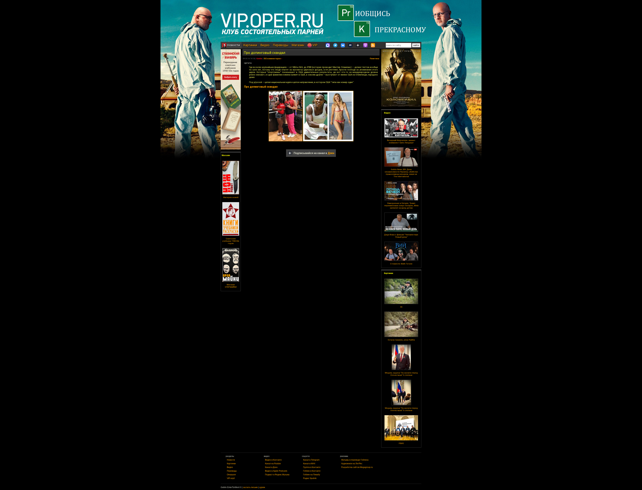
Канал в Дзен (271, 467)
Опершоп (231, 474)
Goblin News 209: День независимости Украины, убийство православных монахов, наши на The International (401, 173)
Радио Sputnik (309, 478)
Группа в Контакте (311, 467)
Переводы (280, 45)
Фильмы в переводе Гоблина (354, 460)
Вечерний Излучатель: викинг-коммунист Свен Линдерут (401, 141)
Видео (265, 45)
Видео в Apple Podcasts (276, 471)
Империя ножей (230, 197)
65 (401, 307)
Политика (374, 59)
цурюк (262, 487)
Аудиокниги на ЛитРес (351, 463)
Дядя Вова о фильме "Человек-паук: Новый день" (401, 236)
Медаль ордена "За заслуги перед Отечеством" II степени (401, 374)
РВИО (401, 443)
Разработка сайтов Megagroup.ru (357, 467)
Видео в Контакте (273, 460)
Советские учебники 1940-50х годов (230, 241)
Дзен (331, 153)
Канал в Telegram (311, 460)
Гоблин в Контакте (311, 471)
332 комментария (272, 59)
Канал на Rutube (273, 463)
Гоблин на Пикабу (311, 474)
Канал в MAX (309, 463)
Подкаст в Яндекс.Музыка (277, 474)
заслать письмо (250, 487)
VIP (314, 45)
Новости (233, 45)
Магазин (298, 45)
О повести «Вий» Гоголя (401, 264)
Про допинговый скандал (264, 53)
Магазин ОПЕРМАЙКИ (231, 286)
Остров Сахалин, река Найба (401, 340)
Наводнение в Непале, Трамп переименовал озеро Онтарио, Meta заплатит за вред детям (401, 205)
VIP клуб (231, 478)
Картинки (250, 45)
